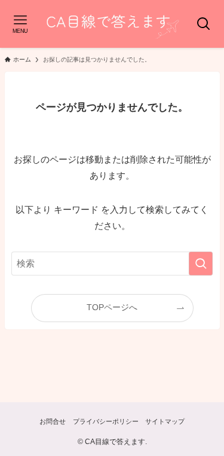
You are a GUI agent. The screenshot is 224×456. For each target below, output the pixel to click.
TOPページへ (112, 307)
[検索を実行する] (201, 264)
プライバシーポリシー (106, 421)
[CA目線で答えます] (112, 24)
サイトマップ (165, 421)
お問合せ (52, 421)
